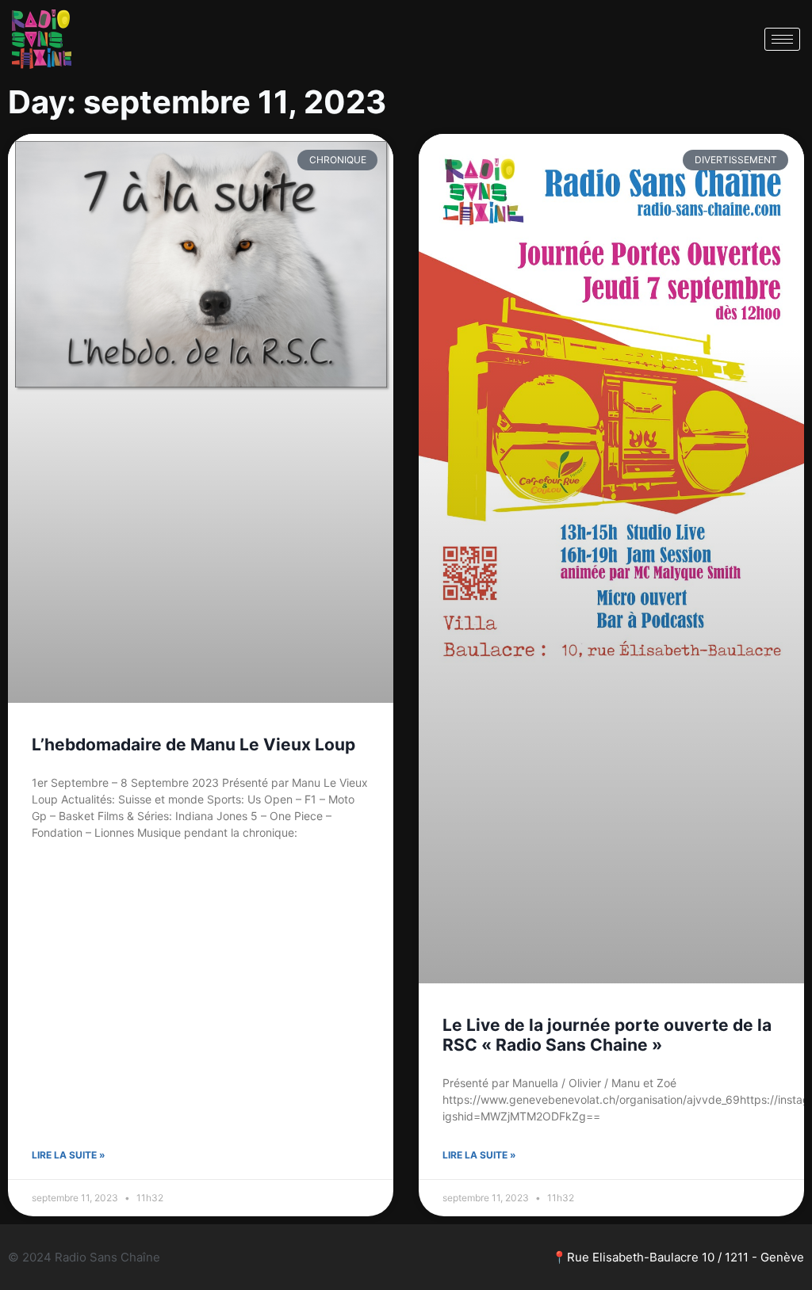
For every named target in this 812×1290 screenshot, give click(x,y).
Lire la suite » (68, 1155)
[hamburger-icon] (782, 39)
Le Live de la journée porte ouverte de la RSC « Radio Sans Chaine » (607, 1035)
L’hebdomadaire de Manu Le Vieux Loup (193, 744)
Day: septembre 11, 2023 (197, 101)
